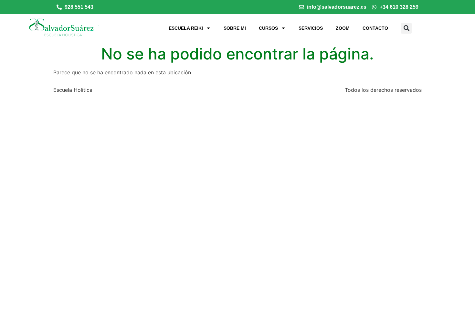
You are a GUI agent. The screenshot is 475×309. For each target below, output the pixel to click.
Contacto (375, 28)
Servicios (311, 28)
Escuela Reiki (186, 28)
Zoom (343, 28)
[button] (406, 28)
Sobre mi (235, 28)
